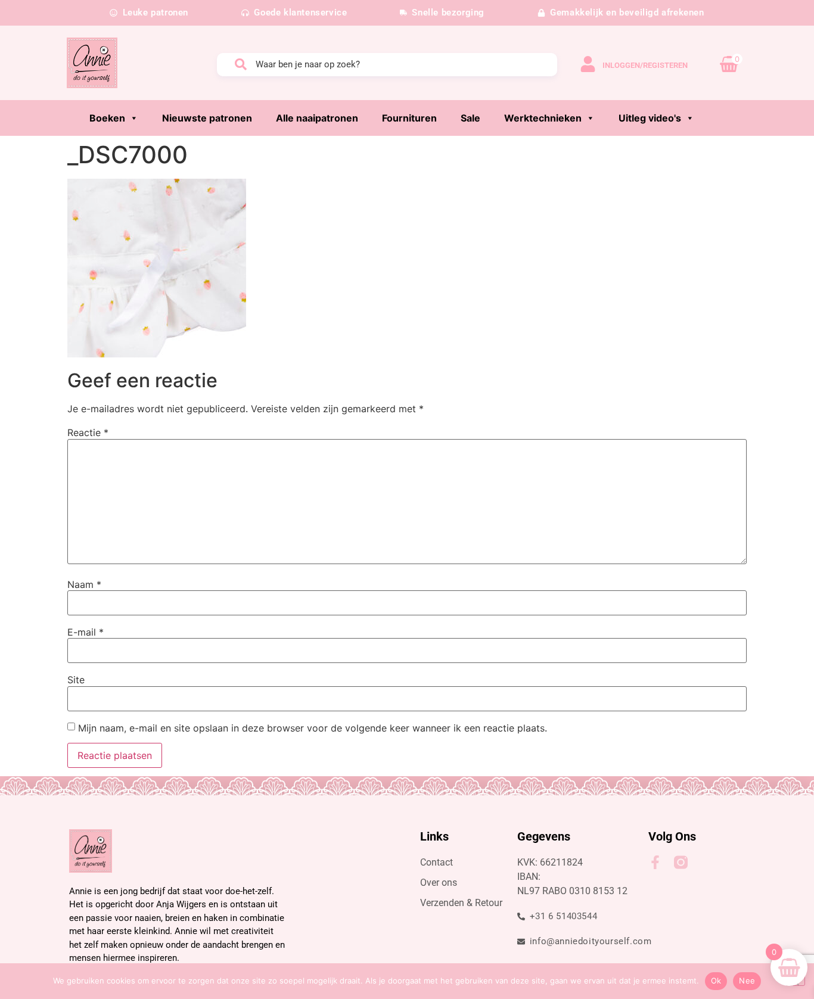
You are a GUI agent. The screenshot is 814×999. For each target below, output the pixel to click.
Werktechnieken (543, 118)
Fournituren (409, 118)
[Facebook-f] (655, 862)
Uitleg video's (650, 118)
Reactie (87, 432)
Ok (716, 980)
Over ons (438, 882)
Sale (470, 118)
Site (76, 679)
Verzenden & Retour (461, 902)
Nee (747, 980)
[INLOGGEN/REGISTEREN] (588, 64)
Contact (436, 862)
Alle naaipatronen (317, 118)
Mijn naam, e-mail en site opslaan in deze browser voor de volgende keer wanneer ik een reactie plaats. (312, 728)
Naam (84, 584)
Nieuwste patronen (207, 118)
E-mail (85, 632)
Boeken (107, 118)
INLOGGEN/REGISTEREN (645, 65)
